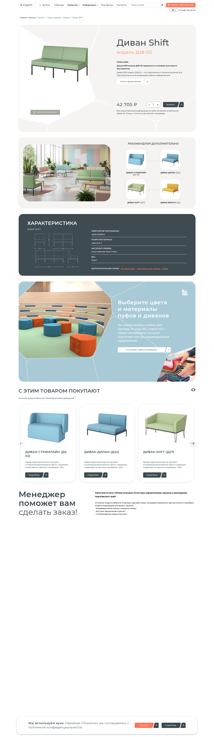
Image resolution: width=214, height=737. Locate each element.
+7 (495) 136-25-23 (187, 10)
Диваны (66, 17)
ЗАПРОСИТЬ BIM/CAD (47, 112)
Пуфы (165, 269)
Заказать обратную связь (182, 5)
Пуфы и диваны (54, 17)
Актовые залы (128, 269)
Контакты (121, 5)
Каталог (46, 5)
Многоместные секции (148, 269)
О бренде (59, 5)
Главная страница (28, 17)
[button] (28, 172)
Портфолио (107, 5)
